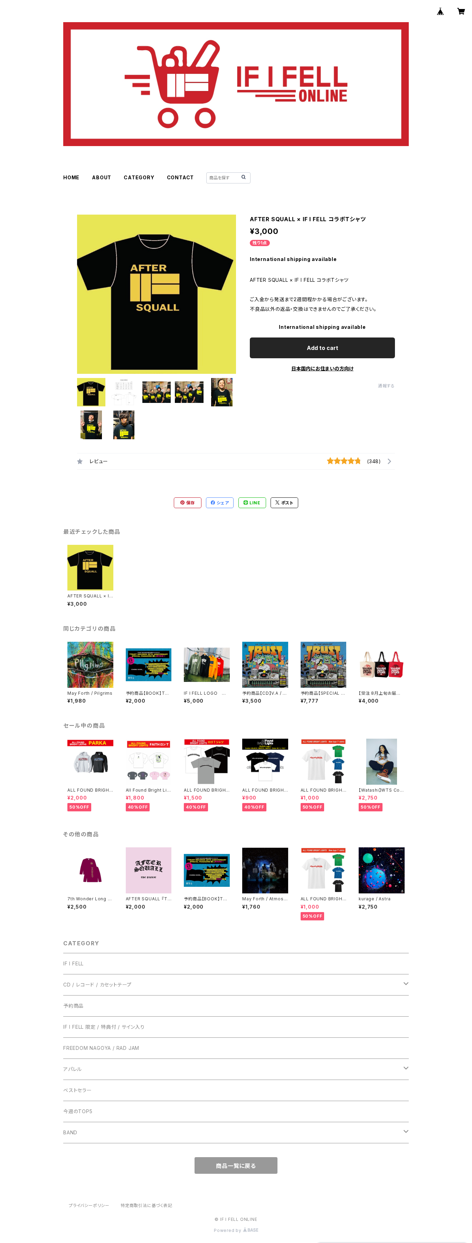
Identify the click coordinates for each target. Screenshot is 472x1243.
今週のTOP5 (78, 1111)
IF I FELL (73, 963)
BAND (70, 1132)
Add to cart (322, 347)
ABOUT (101, 177)
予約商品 (73, 1006)
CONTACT (180, 177)
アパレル (72, 1069)
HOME (71, 177)
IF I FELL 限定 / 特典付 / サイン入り (104, 1027)
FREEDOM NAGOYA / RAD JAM (101, 1048)
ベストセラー (77, 1090)
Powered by (228, 1230)
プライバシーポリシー (89, 1205)
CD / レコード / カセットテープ (97, 985)
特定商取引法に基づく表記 (146, 1205)
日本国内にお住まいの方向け (322, 368)
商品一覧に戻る (236, 1165)
